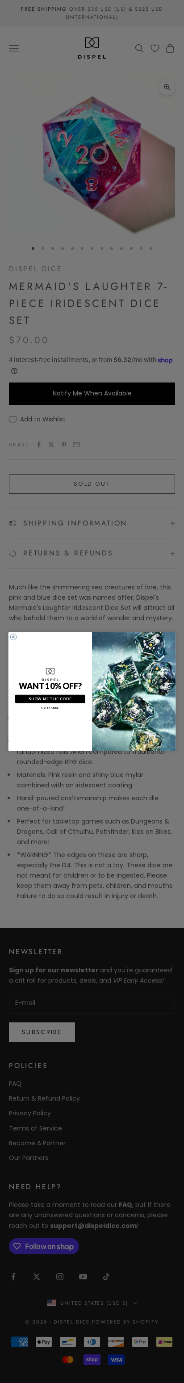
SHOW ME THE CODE (50, 699)
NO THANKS (50, 707)
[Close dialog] (13, 637)
